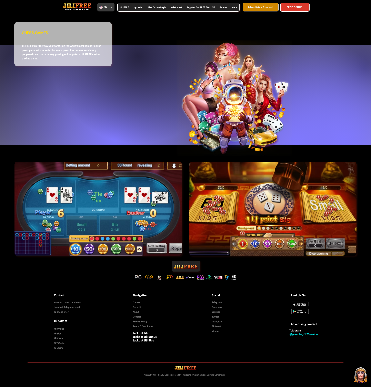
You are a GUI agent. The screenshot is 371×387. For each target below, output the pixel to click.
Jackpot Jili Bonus (145, 336)
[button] (223, 7)
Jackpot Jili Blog (143, 340)
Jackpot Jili (140, 333)
